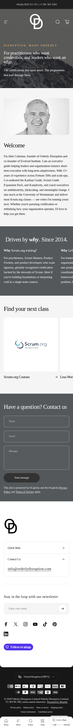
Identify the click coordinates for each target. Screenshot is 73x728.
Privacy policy (15, 707)
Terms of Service (25, 492)
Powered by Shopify (57, 702)
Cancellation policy (45, 712)
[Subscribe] (62, 608)
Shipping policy (57, 707)
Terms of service (42, 707)
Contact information (28, 712)
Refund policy (28, 707)
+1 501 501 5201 (48, 4)
